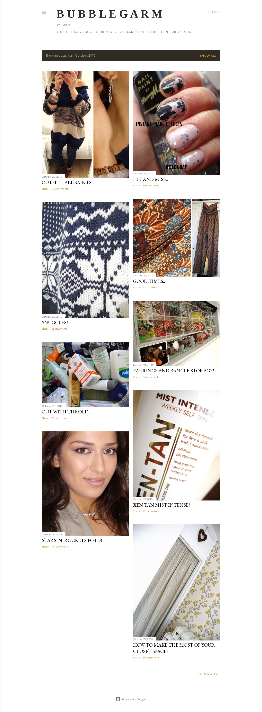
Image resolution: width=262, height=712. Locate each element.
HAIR (87, 32)
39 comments (151, 185)
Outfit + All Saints (66, 182)
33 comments (151, 376)
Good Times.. (149, 281)
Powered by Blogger (134, 699)
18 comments (151, 511)
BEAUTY (75, 32)
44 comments (151, 287)
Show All (208, 55)
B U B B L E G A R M (109, 14)
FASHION (101, 32)
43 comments (60, 188)
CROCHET (154, 32)
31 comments (59, 328)
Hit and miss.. (150, 179)
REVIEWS (117, 32)
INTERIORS (173, 32)
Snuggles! (55, 322)
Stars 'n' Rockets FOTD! (72, 540)
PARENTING (136, 32)
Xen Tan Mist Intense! (161, 505)
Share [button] (45, 188)
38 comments (151, 657)
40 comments (60, 546)
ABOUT (61, 32)
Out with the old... (66, 412)
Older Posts (209, 674)
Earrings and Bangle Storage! (173, 370)
